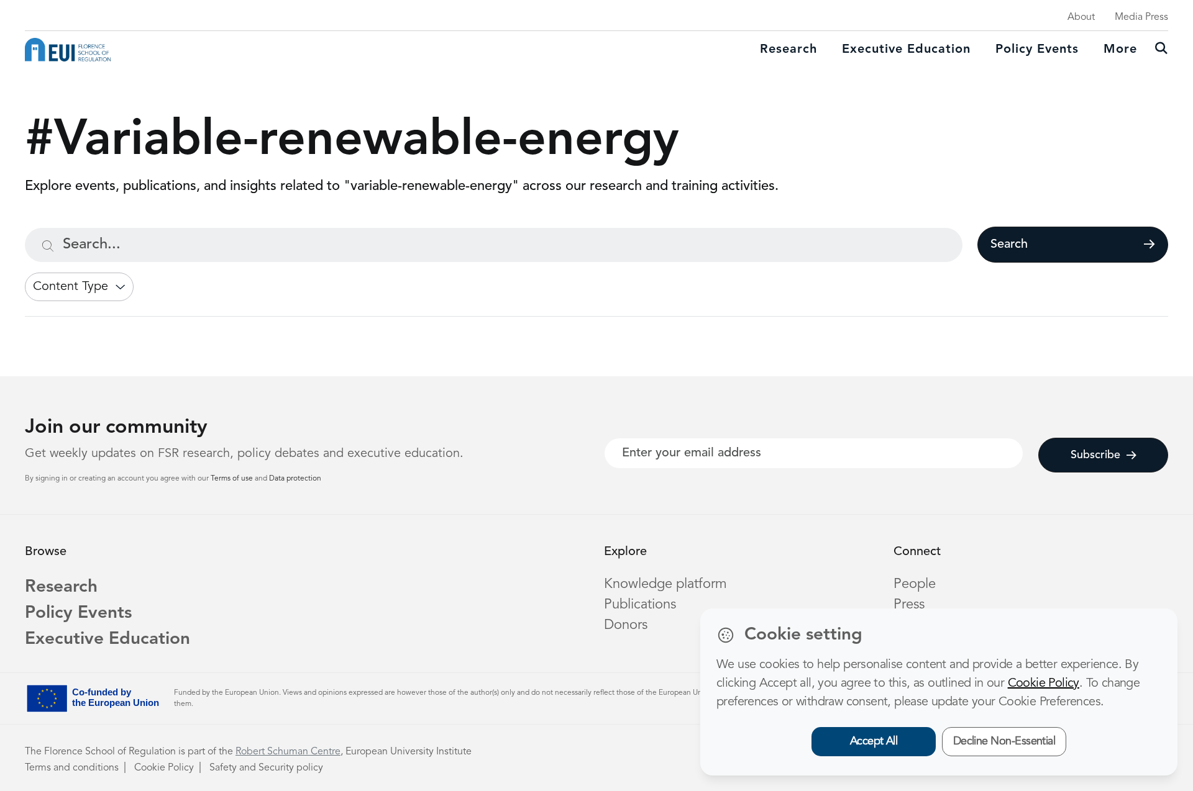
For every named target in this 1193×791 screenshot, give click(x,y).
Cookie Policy (164, 768)
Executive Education (107, 639)
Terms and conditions (72, 768)
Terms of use (233, 478)
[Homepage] (68, 49)
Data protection (295, 478)
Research (788, 49)
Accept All (874, 741)
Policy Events (1037, 49)
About (1081, 17)
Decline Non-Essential (1004, 741)
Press (909, 605)
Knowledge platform (665, 584)
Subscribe (1095, 455)
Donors (625, 625)
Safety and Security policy (266, 768)
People (915, 584)
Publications (640, 605)
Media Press (1141, 17)
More (1120, 49)
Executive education (906, 49)
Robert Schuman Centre (288, 752)
